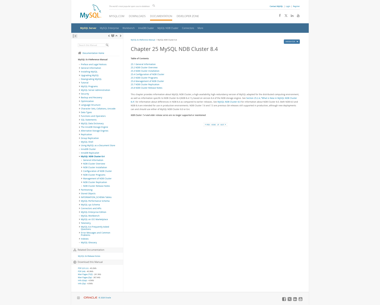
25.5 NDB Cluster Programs (144, 77)
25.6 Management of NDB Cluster (147, 81)
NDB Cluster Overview (94, 163)
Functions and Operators (93, 116)
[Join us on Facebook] (279, 16)
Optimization (87, 101)
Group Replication (90, 138)
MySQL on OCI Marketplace (94, 219)
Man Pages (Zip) (85, 277)
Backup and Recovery (91, 97)
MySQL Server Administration (95, 90)
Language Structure (90, 105)
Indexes (85, 238)
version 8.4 (290, 41)
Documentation (161, 16)
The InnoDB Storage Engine (94, 127)
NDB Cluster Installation (95, 167)
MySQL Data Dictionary (92, 123)
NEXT (222, 125)
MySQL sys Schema (90, 204)
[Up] (116, 35)
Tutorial (84, 82)
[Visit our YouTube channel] (297, 16)
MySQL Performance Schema (95, 201)
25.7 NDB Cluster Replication (145, 84)
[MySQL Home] (91, 12)
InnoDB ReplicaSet (90, 153)
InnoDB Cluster (88, 149)
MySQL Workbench (90, 215)
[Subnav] (79, 67)
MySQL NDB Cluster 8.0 (229, 101)
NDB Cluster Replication (95, 182)
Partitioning (86, 189)
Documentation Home (93, 53)
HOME (213, 125)
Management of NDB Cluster (97, 178)
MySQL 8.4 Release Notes (89, 256)
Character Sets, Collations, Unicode (98, 108)
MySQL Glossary (89, 242)
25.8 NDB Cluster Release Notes (146, 87)
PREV (208, 125)
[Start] (112, 35)
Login (288, 6)
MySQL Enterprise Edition (93, 212)
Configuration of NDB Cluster (97, 171)
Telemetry (86, 223)
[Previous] (109, 35)
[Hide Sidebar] (75, 36)
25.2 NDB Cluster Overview (144, 67)
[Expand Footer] (78, 298)
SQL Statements (89, 119)
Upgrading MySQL (90, 75)
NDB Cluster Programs (94, 175)
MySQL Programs (89, 86)
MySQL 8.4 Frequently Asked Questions (95, 227)
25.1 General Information (143, 64)
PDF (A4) (81, 271)
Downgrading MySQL (91, 79)
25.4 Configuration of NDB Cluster (147, 74)
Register (296, 6)
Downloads (137, 16)
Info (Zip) (82, 283)
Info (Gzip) (82, 280)
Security (85, 93)
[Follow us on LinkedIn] (291, 16)
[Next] (120, 35)
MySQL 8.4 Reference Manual (143, 40)
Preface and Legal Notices (94, 64)
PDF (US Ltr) (83, 268)
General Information (91, 68)
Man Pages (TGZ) (85, 274)
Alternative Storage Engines (94, 130)
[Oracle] (90, 297)
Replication (86, 134)
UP (218, 125)
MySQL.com (116, 16)
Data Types (86, 112)
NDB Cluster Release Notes (96, 186)
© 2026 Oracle (105, 297)
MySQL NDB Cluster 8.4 (92, 156)
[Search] (107, 45)
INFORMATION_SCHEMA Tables (96, 197)
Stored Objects (88, 193)
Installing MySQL (89, 71)
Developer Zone (188, 16)
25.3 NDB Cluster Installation (145, 70)
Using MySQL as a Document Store (98, 145)
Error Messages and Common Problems (95, 233)
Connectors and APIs (91, 208)
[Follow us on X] (285, 16)
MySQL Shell (87, 142)
